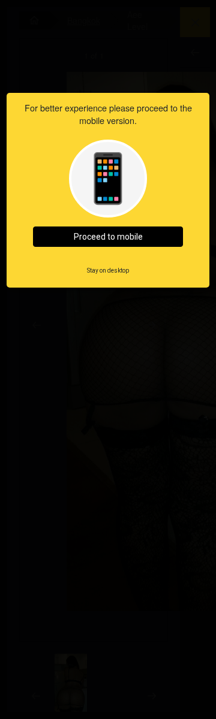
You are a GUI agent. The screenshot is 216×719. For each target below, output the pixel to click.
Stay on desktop (108, 270)
